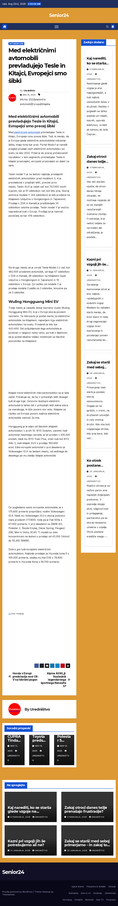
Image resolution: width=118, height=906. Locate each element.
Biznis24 (89, 899)
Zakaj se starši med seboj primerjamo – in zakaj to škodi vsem (87, 845)
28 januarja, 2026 (77, 850)
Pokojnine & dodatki (96, 886)
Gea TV (100, 899)
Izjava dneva (78, 886)
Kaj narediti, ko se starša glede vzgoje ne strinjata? (29, 811)
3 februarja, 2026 (77, 817)
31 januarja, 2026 (20, 850)
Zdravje (112, 886)
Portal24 (79, 899)
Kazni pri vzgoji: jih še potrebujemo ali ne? (26, 843)
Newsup (46, 891)
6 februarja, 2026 (20, 817)
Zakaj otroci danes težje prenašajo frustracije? (85, 809)
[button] (107, 26)
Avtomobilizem (16, 44)
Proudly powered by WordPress (17, 891)
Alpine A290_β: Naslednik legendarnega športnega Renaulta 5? (53, 680)
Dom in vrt (86, 893)
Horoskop (67, 899)
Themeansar (8, 894)
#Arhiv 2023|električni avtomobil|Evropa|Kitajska (35, 102)
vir (9, 613)
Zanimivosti (110, 893)
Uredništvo (29, 90)
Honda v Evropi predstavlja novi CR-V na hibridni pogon (26, 676)
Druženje (97, 893)
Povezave (111, 899)
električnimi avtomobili (27, 132)
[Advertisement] (39, 244)
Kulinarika (73, 893)
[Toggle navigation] (56, 26)
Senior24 (59, 15)
